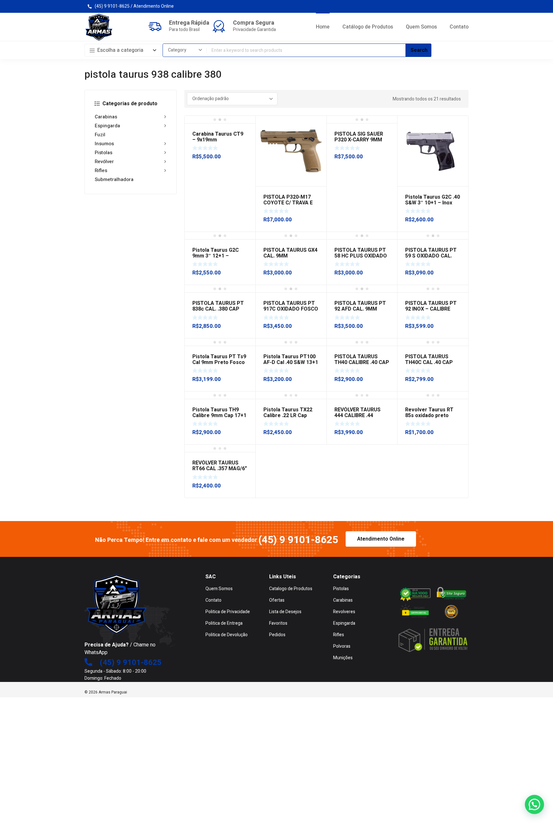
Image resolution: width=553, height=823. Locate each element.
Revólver (104, 161)
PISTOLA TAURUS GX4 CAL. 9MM (290, 253)
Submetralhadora (114, 179)
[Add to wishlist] (318, 124)
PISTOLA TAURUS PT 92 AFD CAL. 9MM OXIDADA (360, 309)
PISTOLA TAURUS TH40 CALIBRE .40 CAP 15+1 (361, 362)
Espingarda (107, 125)
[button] (534, 804)
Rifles (101, 170)
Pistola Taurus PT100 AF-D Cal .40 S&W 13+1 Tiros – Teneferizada (290, 362)
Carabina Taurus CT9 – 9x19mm (217, 137)
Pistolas (103, 152)
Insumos (104, 143)
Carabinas (106, 116)
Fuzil (100, 134)
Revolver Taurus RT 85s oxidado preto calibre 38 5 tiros (429, 415)
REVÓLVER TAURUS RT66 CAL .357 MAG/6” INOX (219, 468)
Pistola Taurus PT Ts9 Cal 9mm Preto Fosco (219, 359)
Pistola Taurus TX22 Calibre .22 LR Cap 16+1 (287, 415)
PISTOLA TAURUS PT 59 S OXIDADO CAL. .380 (431, 255)
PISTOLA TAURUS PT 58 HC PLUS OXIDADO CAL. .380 (360, 255)
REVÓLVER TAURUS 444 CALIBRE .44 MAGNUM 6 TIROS (357, 415)
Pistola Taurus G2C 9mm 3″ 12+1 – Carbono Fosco (215, 255)
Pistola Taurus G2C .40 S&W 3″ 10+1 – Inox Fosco (432, 202)
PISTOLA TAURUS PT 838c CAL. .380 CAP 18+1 (218, 309)
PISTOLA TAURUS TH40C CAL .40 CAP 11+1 (429, 362)
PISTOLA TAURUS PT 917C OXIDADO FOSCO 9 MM (290, 309)
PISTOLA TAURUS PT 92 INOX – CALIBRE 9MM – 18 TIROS (431, 309)
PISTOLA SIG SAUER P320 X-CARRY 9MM (358, 137)
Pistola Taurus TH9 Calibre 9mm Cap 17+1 (219, 412)
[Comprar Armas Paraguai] (98, 27)
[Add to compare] (318, 132)
